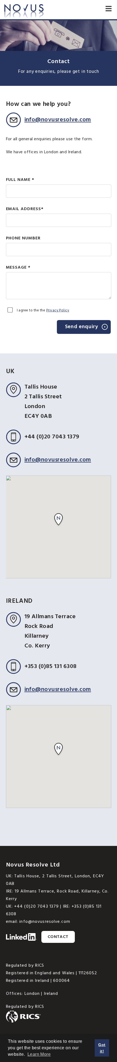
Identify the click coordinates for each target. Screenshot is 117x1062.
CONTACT (58, 936)
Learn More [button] (39, 1054)
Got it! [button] (101, 1048)
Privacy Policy (57, 310)
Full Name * (20, 179)
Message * (18, 267)
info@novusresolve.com (57, 120)
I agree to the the (43, 310)
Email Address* (25, 209)
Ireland (51, 993)
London (32, 993)
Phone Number (23, 238)
